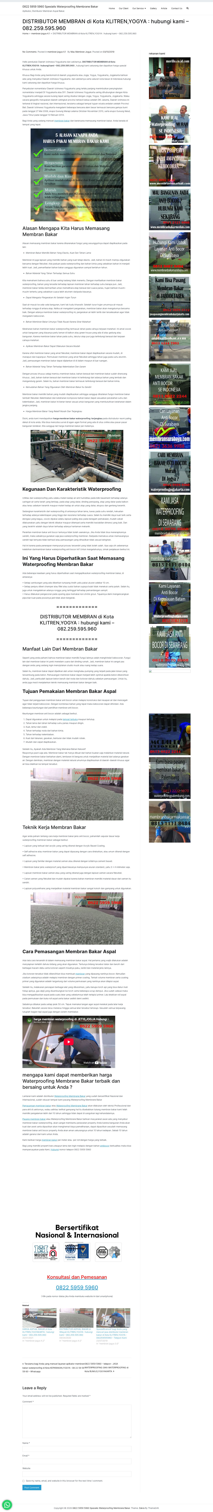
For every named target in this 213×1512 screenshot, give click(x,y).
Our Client (123, 8)
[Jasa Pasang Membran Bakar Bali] (170, 166)
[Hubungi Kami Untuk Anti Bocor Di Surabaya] (170, 253)
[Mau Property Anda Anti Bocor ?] (170, 690)
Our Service (138, 8)
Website (26, 1468)
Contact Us (176, 8)
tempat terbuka (70, 719)
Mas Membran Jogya (81, 52)
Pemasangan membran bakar (36, 1105)
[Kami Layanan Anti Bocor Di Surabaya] (170, 428)
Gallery (153, 8)
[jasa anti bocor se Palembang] (170, 778)
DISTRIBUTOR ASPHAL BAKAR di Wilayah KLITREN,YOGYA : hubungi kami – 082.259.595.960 (76, 1332)
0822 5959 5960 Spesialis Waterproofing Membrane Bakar (60, 6)
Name (26, 1443)
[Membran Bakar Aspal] (170, 122)
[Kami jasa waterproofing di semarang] (170, 515)
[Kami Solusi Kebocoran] (170, 340)
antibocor (104, 1145)
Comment (28, 1401)
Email (25, 1455)
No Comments (29, 52)
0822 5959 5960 (77, 1287)
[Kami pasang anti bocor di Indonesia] (170, 734)
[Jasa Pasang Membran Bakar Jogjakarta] (170, 472)
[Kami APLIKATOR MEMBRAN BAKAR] (170, 384)
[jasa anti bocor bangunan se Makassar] (170, 822)
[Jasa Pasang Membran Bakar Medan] (170, 209)
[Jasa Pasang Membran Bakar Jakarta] (170, 297)
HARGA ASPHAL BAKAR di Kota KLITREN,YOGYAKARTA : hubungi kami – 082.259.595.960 (38, 1332)
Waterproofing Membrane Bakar (69, 1096)
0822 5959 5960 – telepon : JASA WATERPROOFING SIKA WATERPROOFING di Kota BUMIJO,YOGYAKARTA (106, 1367)
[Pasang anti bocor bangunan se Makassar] (170, 559)
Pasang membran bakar (34, 1119)
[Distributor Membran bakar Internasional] (170, 78)
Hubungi (55, 1149)
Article (164, 8)
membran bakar (62, 120)
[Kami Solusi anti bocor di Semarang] (170, 647)
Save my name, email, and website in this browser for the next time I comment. (64, 1480)
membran (80, 973)
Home (112, 8)
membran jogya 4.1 (56, 52)
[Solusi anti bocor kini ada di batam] (170, 603)
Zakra (141, 1508)
